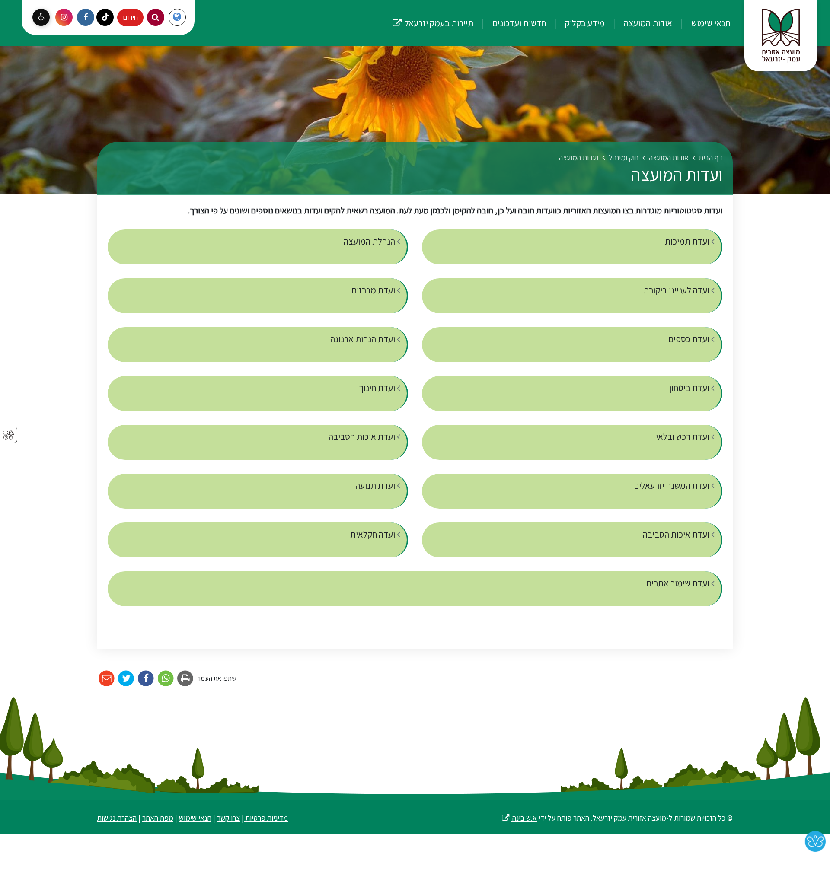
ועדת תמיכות (688, 241)
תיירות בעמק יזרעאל (432, 14)
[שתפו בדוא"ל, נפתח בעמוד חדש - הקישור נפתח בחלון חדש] (106, 678)
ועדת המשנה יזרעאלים (672, 485)
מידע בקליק (584, 23)
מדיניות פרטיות (266, 818)
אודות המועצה (647, 23)
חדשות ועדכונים (518, 23)
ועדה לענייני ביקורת (677, 290)
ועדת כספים (689, 339)
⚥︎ (8, 435)
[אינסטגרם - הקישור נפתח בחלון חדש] (64, 17)
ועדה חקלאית (373, 534)
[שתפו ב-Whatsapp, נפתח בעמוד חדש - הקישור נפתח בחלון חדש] (165, 678)
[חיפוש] (155, 17)
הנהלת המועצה (370, 241)
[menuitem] (702, 23)
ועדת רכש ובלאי (683, 437)
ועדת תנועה (376, 485)
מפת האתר (157, 818)
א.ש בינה (519, 818)
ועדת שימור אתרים (678, 583)
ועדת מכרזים (374, 290)
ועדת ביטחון (690, 388)
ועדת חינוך (378, 388)
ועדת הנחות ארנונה (363, 339)
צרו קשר (228, 818)
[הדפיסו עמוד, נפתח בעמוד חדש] (185, 678)
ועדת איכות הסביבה (363, 437)
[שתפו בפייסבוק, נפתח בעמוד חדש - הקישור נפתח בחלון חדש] (146, 678)
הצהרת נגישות (117, 818)
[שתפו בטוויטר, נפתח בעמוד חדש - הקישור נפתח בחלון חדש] (126, 678)
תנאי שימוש (710, 23)
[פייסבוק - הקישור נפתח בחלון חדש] (85, 17)
